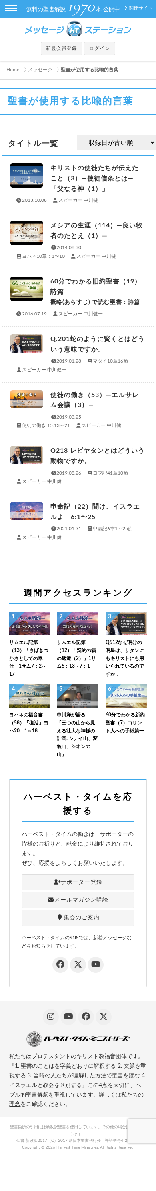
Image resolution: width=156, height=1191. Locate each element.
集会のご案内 (82, 917)
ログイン (99, 48)
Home (12, 69)
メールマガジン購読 (81, 900)
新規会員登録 (61, 48)
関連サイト (141, 8)
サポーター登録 (81, 882)
